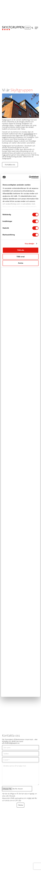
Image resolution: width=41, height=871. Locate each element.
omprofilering (28, 134)
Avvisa (20, 263)
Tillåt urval (20, 257)
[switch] (35, 221)
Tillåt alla (20, 250)
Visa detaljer (29, 244)
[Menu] (36, 28)
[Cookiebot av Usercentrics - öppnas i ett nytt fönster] (29, 177)
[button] (32, 28)
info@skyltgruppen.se (11, 743)
